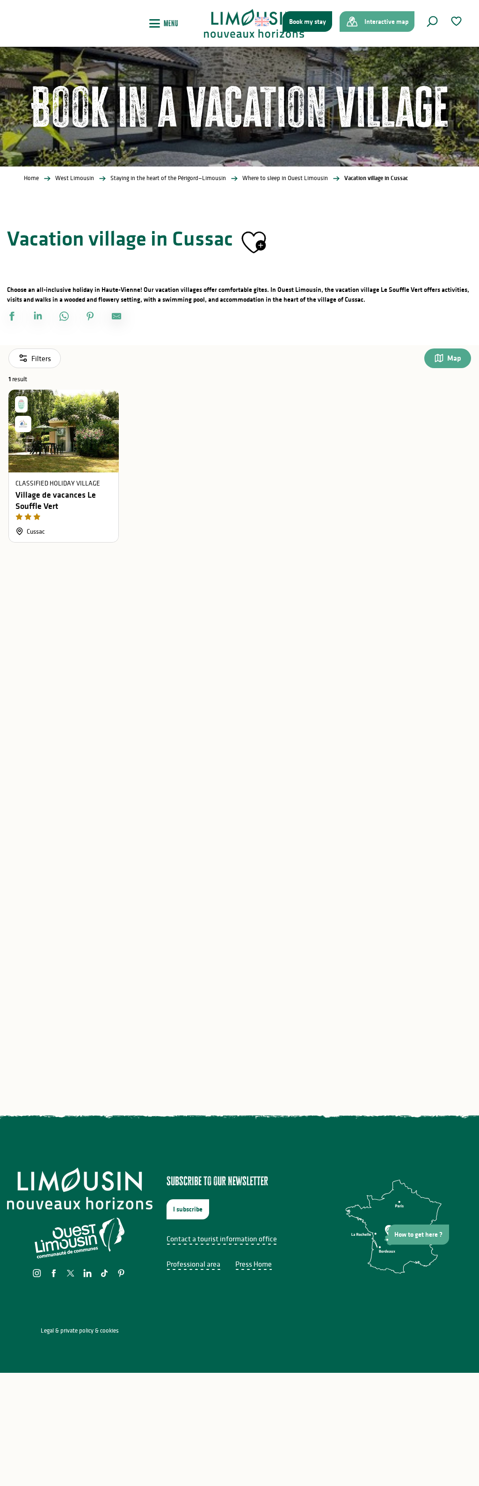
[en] (262, 21)
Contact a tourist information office (222, 1238)
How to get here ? (418, 1234)
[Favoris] (457, 21)
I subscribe (188, 1209)
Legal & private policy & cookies (80, 1330)
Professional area (193, 1264)
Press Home (253, 1264)
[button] (432, 21)
